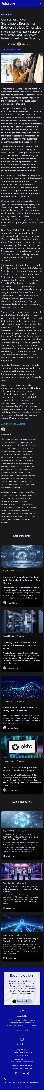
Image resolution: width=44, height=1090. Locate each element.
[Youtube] (24, 1073)
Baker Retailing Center (15, 268)
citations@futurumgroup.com (22, 1062)
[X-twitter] (20, 1073)
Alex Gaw (26, 44)
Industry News (6, 14)
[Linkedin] (16, 1073)
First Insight (22, 108)
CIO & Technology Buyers (12, 50)
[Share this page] (4, 1079)
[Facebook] (28, 1073)
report (28, 94)
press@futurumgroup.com (22, 1068)
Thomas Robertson (10, 312)
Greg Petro (6, 230)
